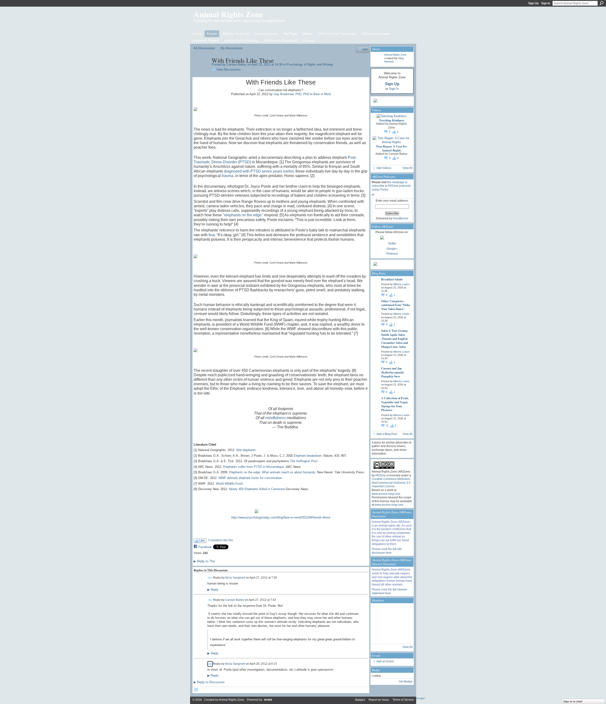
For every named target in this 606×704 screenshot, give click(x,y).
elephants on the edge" (243, 215)
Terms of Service (403, 699)
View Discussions (228, 69)
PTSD (244, 162)
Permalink (210, 578)
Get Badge (406, 681)
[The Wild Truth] (391, 636)
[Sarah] (403, 636)
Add (365, 49)
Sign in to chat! (573, 701)
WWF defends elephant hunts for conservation (250, 478)
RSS (196, 690)
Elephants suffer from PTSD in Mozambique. (254, 467)
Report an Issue (379, 699)
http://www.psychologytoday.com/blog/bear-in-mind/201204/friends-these (280, 517)
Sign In (545, 3)
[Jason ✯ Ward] (403, 623)
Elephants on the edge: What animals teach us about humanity (272, 472)
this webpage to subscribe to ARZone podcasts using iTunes (391, 186)
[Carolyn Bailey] (201, 70)
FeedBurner (400, 218)
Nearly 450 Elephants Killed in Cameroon (257, 489)
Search (601, 3)
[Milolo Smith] (378, 636)
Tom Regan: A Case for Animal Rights (391, 148)
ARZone (380, 475)
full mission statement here (389, 591)
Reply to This (204, 561)
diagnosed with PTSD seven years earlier (259, 171)
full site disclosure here (387, 550)
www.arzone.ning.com (386, 494)
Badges (360, 699)
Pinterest (392, 253)
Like (202, 540)
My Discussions (232, 48)
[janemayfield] (391, 623)
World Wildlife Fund (229, 483)
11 (387, 425)
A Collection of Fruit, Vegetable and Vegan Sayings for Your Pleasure (395, 404)
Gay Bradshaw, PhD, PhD (291, 94)
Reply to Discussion (209, 682)
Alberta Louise (401, 284)
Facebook (205, 547)
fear (212, 235)
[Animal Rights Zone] (403, 610)
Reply (212, 589)
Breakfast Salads (392, 279)
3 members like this (220, 540)
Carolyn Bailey (236, 64)
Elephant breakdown (307, 455)
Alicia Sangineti (235, 577)
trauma (227, 176)
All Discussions (204, 48)
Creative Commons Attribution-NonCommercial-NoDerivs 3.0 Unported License (391, 482)
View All (407, 168)
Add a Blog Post (386, 434)
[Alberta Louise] (378, 610)
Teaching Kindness (391, 120)
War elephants (246, 450)
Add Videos (383, 168)
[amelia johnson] (378, 623)
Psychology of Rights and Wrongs (310, 64)
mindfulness (275, 418)
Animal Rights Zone (228, 14)
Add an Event (385, 661)
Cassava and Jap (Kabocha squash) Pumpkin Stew (392, 372)
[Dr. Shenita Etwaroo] (391, 610)
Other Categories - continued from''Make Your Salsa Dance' (395, 305)
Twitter (392, 243)
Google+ (392, 248)
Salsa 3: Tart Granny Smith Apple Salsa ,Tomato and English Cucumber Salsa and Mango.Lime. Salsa (394, 338)
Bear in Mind (322, 94)
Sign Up (533, 3)
